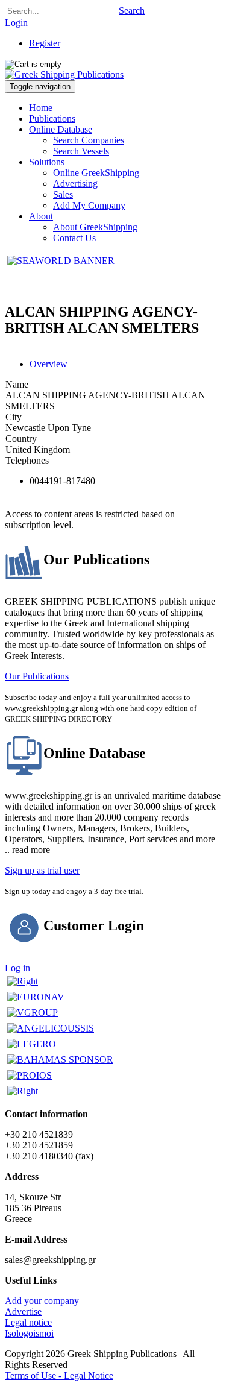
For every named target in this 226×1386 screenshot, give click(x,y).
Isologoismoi (29, 1333)
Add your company (42, 1301)
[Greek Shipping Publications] (64, 74)
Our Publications (37, 676)
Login (16, 22)
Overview (48, 364)
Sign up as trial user (42, 870)
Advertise (23, 1311)
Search (132, 10)
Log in (17, 968)
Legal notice (28, 1322)
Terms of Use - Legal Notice (59, 1375)
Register (44, 43)
